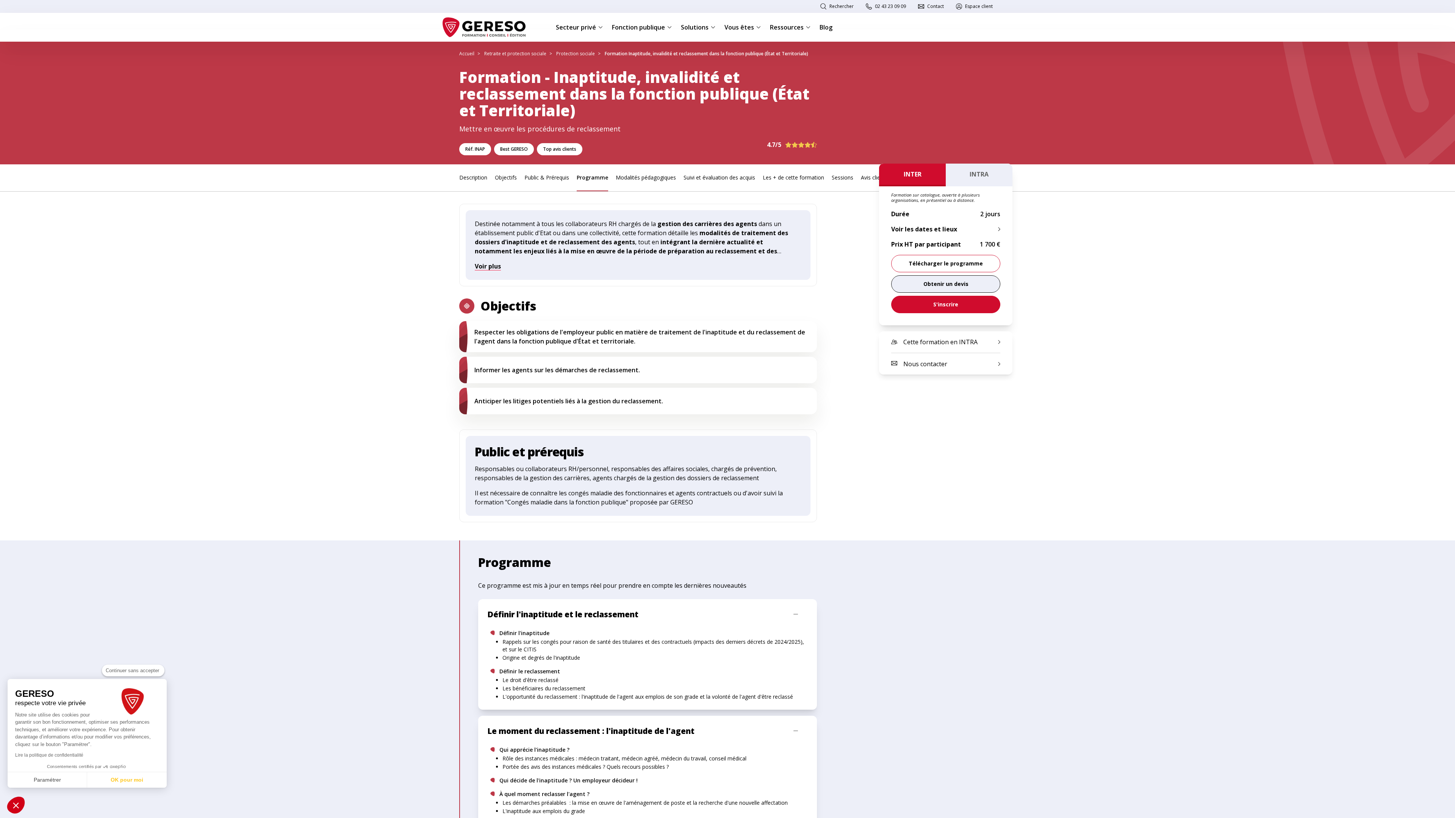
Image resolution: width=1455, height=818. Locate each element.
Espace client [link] (979, 6)
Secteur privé (576, 27)
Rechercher (841, 6)
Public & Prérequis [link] (546, 177)
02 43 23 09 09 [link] (890, 6)
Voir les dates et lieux (924, 229)
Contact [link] (935, 6)
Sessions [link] (842, 177)
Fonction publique (638, 27)
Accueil (466, 53)
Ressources (787, 27)
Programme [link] (592, 177)
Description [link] (473, 177)
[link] (945, 284)
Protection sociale (575, 53)
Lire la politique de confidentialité (49, 755)
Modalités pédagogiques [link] (646, 177)
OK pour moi (127, 780)
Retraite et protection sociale (515, 53)
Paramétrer (47, 780)
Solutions (695, 27)
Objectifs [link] (506, 177)
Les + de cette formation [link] (793, 177)
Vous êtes (739, 27)
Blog (826, 27)
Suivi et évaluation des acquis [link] (719, 177)
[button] (16, 805)
